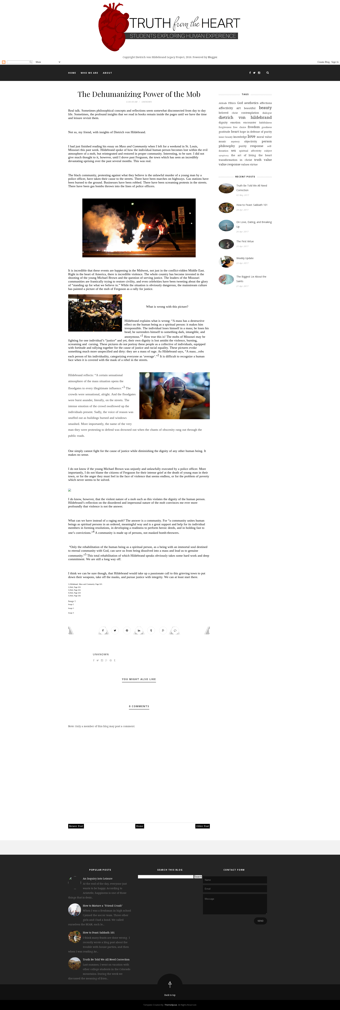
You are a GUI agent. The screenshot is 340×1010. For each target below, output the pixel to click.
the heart (265, 155)
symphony (224, 155)
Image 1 (72, 601)
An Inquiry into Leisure (97, 878)
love (251, 136)
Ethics (232, 103)
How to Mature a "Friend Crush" (103, 905)
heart (235, 131)
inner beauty (226, 136)
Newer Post (76, 826)
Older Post (202, 826)
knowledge (240, 136)
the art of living (243, 155)
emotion (235, 122)
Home (72, 72)
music (222, 141)
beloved (223, 112)
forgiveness (225, 127)
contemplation (250, 112)
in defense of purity (259, 131)
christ (235, 112)
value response (229, 164)
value (268, 160)
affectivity (226, 108)
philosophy (227, 146)
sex (233, 150)
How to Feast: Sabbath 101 (252, 204)
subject (268, 150)
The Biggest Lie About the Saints (251, 279)
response (256, 146)
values (245, 164)
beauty (265, 107)
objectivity (250, 141)
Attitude (223, 103)
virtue (254, 164)
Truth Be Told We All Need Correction (251, 188)
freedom (254, 127)
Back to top (169, 995)
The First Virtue (245, 241)
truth (258, 160)
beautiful (250, 108)
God (240, 103)
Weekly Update (245, 258)
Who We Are (89, 72)
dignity (223, 122)
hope (243, 131)
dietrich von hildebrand (245, 117)
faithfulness (265, 122)
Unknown (101, 654)
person (267, 141)
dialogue (267, 112)
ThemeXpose (171, 1004)
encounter (249, 122)
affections (266, 103)
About (107, 72)
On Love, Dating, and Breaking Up (254, 224)
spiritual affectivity (250, 150)
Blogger (212, 57)
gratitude (224, 131)
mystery (235, 141)
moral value (264, 136)
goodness (267, 127)
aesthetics (251, 103)
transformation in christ (235, 160)
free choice (239, 127)
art (238, 108)
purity (242, 146)
